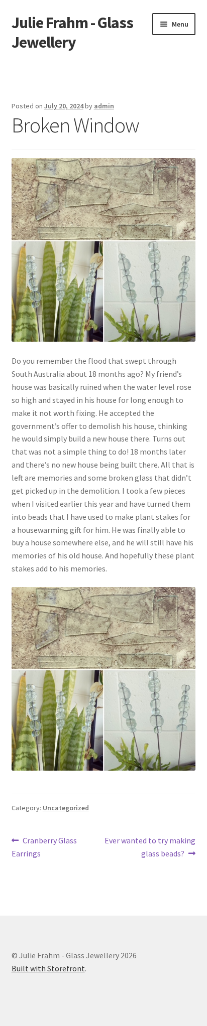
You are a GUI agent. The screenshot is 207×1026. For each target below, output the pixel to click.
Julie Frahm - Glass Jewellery (72, 32)
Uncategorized (66, 807)
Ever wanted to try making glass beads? (149, 846)
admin (104, 105)
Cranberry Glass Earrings (44, 846)
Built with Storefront (48, 968)
